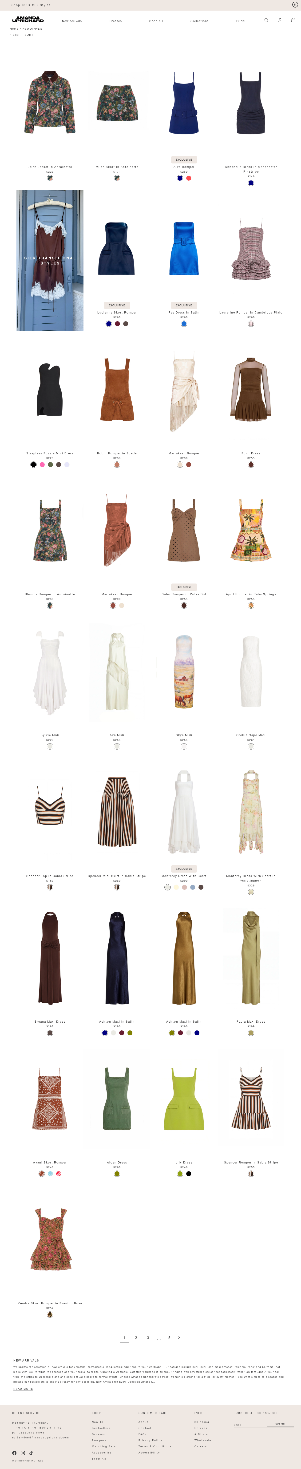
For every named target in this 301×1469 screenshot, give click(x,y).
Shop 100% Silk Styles (31, 4)
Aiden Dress (117, 1162)
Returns (201, 1427)
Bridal (241, 21)
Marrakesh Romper (184, 453)
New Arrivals (72, 21)
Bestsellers (101, 1427)
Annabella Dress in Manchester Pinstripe (251, 169)
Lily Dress (184, 1162)
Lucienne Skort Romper (117, 312)
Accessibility (149, 1452)
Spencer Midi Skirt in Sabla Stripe (117, 875)
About (143, 1421)
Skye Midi (184, 734)
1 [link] (124, 1338)
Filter (15, 34)
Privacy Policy (150, 1440)
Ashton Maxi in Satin (117, 1021)
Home (14, 28)
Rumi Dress (251, 453)
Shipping (202, 1421)
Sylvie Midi (50, 734)
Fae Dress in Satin (184, 312)
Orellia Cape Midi (251, 734)
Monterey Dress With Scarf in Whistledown (251, 878)
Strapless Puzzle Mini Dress (50, 453)
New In (98, 1421)
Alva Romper (184, 166)
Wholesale (202, 1440)
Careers (200, 1446)
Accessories (102, 1452)
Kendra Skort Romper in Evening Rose (50, 1303)
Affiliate (201, 1434)
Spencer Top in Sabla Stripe (50, 875)
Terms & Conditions (155, 1446)
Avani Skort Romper (50, 1162)
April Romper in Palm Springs (251, 593)
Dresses (116, 21)
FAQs (143, 1434)
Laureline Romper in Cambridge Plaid (251, 312)
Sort (29, 34)
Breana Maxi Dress (50, 1021)
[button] (291, 17)
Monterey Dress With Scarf (184, 875)
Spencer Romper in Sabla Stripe (251, 1162)
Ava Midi (117, 734)
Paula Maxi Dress (251, 1021)
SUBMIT (280, 1423)
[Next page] (179, 1337)
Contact (145, 1427)
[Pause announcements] (295, 5)
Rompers (99, 1440)
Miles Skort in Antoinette (117, 166)
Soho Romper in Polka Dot (184, 593)
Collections (199, 21)
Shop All (156, 21)
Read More (23, 1388)
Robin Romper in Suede (117, 453)
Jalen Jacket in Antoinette (50, 166)
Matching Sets (104, 1446)
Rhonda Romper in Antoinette (50, 593)
